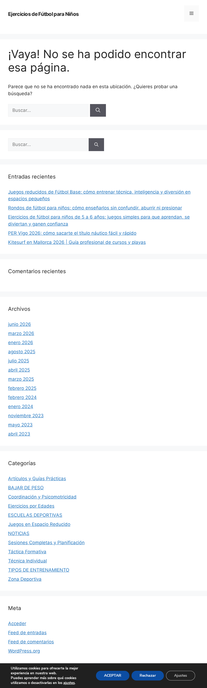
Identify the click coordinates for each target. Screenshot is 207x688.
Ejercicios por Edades (31, 506)
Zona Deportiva (25, 579)
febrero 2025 (22, 388)
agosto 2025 (21, 351)
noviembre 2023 (26, 415)
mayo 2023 (20, 424)
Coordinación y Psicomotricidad (42, 497)
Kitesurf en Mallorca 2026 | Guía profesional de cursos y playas (77, 242)
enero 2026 (20, 342)
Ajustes (180, 675)
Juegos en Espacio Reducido (39, 524)
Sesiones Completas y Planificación (46, 542)
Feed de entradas (27, 632)
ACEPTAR (112, 675)
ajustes (69, 682)
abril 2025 (19, 370)
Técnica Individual (27, 561)
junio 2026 (19, 324)
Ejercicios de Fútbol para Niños (43, 14)
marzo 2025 (21, 379)
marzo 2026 (21, 333)
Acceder (17, 623)
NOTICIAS (18, 533)
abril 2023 (19, 434)
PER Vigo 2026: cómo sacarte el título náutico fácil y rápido (72, 233)
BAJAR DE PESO (26, 487)
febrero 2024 (22, 397)
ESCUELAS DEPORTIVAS (35, 515)
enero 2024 (20, 406)
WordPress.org (24, 651)
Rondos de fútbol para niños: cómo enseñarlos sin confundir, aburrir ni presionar (95, 208)
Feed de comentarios (31, 641)
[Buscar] (98, 110)
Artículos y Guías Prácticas (37, 478)
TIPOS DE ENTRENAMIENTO (38, 570)
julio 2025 (18, 360)
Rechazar (148, 675)
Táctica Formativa (27, 551)
